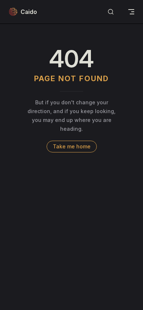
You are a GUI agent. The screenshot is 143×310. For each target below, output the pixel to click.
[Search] (111, 12)
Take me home (72, 146)
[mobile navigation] (131, 12)
